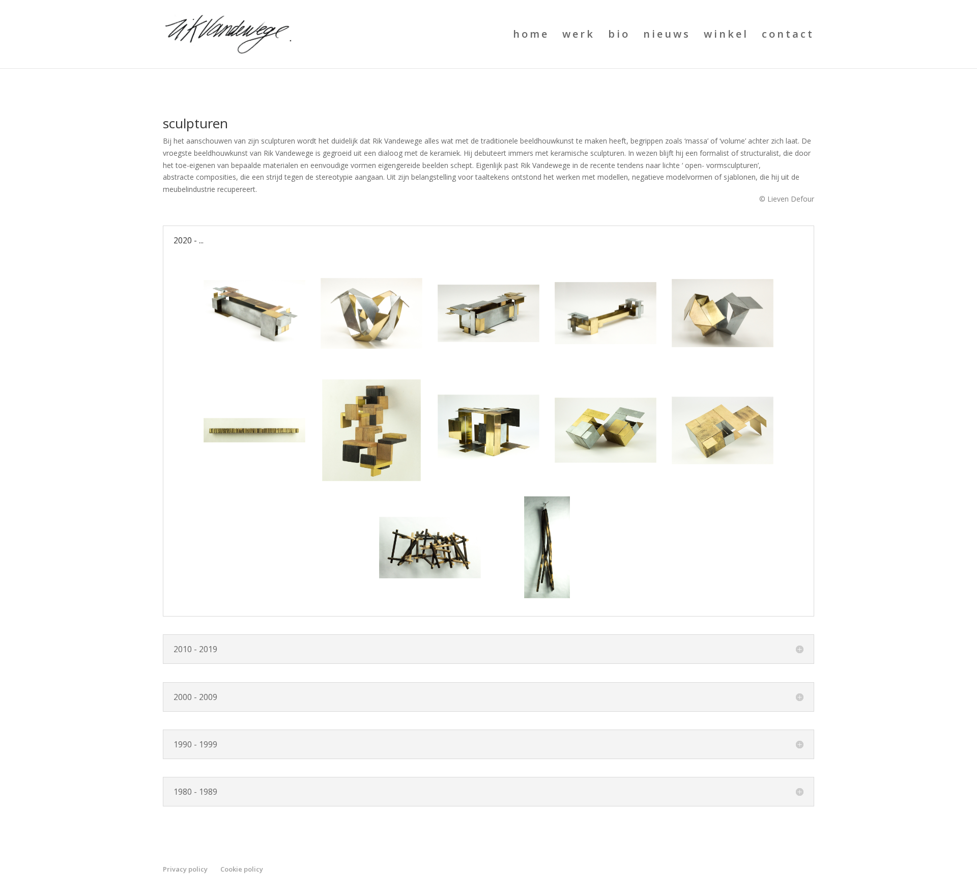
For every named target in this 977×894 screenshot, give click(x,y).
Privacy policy (185, 869)
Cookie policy (241, 869)
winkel (726, 36)
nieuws (667, 36)
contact (788, 36)
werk (578, 36)
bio (619, 36)
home (531, 36)
